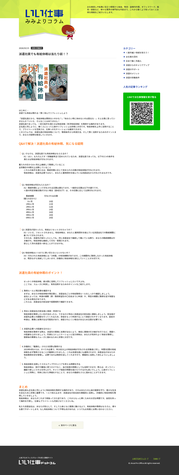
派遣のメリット (133, 73)
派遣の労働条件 (133, 77)
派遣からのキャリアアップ (137, 65)
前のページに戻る (68, 425)
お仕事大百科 (132, 56)
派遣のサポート (133, 69)
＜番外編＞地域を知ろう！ (137, 52)
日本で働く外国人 (133, 61)
